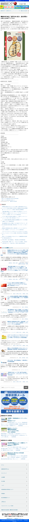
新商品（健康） (15, 279)
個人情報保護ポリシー (5, 497)
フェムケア (13, 332)
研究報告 (23, 357)
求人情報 (3, 481)
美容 (27, 280)
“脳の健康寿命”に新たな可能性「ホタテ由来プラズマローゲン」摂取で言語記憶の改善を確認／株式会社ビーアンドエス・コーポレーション (14, 225)
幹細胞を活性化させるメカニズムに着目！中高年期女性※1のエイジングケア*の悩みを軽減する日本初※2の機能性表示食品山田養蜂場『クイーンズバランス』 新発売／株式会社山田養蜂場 (14, 208)
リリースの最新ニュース (7, 247)
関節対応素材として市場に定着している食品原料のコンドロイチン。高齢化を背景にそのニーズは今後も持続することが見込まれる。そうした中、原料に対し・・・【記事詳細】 (14, 435)
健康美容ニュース (17, 518)
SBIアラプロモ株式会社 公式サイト (8, 200)
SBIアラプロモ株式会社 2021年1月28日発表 (10, 198)
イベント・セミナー (24, 369)
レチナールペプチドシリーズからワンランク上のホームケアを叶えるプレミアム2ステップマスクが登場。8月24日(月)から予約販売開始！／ (14, 233)
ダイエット (6, 279)
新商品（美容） (21, 279)
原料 (20, 357)
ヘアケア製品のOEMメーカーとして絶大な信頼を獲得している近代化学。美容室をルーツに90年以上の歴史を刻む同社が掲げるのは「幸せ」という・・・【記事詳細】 (14, 457)
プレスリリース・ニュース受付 (7, 505)
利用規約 (3, 493)
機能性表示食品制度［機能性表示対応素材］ (9, 509)
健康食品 (10, 279)
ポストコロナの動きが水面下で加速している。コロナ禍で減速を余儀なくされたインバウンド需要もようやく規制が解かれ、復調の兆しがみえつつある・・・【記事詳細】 (14, 449)
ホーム (2, 464)
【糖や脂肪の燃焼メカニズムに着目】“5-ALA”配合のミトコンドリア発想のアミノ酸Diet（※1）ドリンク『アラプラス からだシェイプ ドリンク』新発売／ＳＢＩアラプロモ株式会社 (14, 213)
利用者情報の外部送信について (7, 489)
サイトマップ (3, 473)
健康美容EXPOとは (5, 469)
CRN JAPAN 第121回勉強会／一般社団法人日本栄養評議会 (13, 239)
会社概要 (3, 477)
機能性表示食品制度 (13, 201)
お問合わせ (3, 501)
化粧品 (14, 293)
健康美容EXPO (9, 518)
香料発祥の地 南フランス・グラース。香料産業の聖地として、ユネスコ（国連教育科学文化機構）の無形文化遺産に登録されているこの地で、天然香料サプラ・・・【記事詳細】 (14, 424)
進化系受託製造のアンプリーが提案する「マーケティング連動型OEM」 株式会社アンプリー (17, 444)
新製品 (27, 279)
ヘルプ (2, 485)
